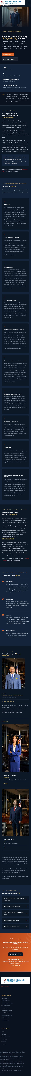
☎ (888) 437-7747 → (15, 954)
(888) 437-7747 (5, 986)
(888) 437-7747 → (8, 54)
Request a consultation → (10, 59)
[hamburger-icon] (29, 2)
